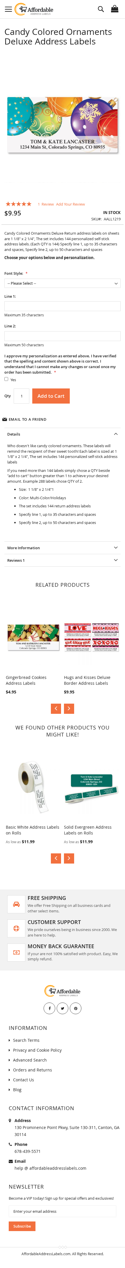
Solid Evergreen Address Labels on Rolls (88, 830)
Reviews (16, 560)
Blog (17, 1089)
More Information (23, 547)
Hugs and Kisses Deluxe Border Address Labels (87, 680)
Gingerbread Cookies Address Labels (26, 680)
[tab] (62, 434)
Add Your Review (70, 204)
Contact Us (23, 1079)
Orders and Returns (32, 1070)
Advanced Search (30, 1060)
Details (13, 434)
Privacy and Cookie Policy (37, 1050)
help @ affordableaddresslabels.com (50, 1168)
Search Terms (26, 1040)
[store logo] (34, 9)
